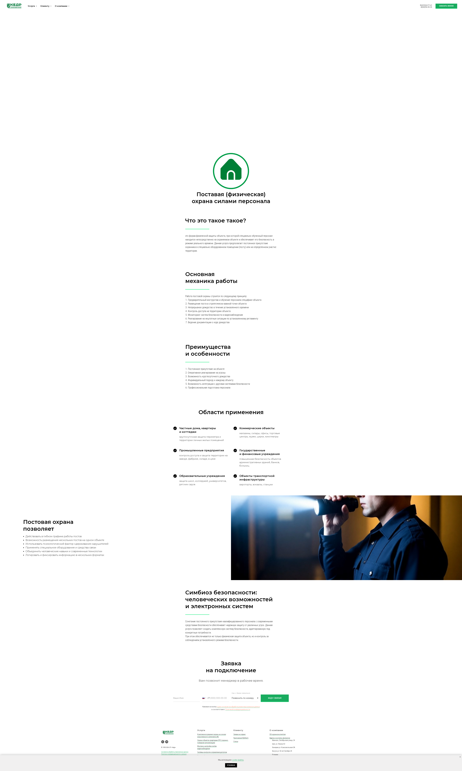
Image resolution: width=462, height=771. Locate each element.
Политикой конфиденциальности (237, 412)
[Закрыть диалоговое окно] (458, 3)
